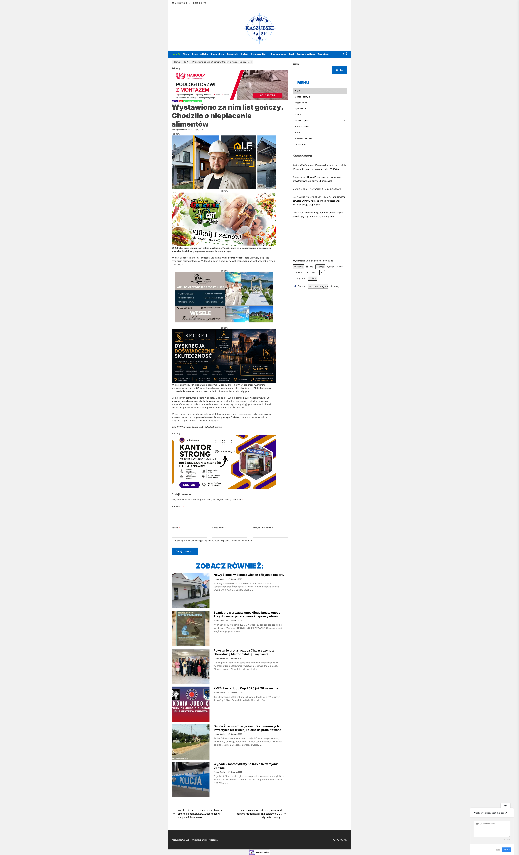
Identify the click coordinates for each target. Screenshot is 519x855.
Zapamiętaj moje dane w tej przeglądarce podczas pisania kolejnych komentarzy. (213, 540)
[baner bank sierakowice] (224, 436)
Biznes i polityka (200, 54)
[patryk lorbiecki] (224, 331)
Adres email (219, 527)
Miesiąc (320, 266)
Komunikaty (232, 54)
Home (174, 54)
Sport (291, 54)
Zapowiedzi (323, 54)
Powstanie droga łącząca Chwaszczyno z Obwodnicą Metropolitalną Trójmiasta (244, 652)
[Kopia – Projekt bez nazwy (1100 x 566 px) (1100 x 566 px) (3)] (224, 274)
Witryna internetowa (263, 527)
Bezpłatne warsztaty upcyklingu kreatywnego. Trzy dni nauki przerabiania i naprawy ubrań (247, 614)
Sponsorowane (278, 54)
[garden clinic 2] (224, 137)
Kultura (244, 54)
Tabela (298, 267)
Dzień (340, 266)
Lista (309, 267)
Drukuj (334, 287)
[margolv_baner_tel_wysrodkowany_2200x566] (230, 71)
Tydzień (330, 266)
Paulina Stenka (219, 579)
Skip (498, 849)
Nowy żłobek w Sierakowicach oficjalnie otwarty (249, 574)
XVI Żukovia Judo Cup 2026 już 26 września (246, 688)
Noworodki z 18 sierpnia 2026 (325, 189)
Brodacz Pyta (217, 54)
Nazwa (176, 527)
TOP (180, 101)
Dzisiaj (313, 278)
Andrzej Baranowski (179, 130)
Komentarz (178, 506)
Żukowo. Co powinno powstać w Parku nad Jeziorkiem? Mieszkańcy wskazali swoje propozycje (319, 200)
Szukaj (296, 64)
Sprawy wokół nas (306, 54)
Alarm (186, 54)
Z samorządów (258, 54)
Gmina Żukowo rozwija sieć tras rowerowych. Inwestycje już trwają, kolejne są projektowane (247, 727)
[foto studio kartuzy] (224, 194)
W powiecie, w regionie (192, 101)
